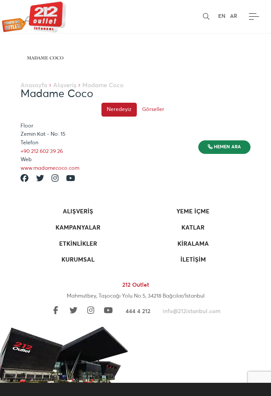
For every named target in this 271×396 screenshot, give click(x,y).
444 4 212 (138, 311)
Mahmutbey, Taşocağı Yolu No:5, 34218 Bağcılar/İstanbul (136, 296)
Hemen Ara (227, 147)
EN (221, 16)
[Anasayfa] (33, 16)
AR (233, 16)
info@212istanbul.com (191, 311)
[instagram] (91, 311)
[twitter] (73, 311)
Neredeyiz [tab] (119, 109)
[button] (206, 16)
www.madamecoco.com (49, 168)
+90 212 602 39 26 (41, 151)
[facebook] (56, 311)
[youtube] (108, 311)
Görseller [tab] (153, 109)
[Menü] (252, 16)
